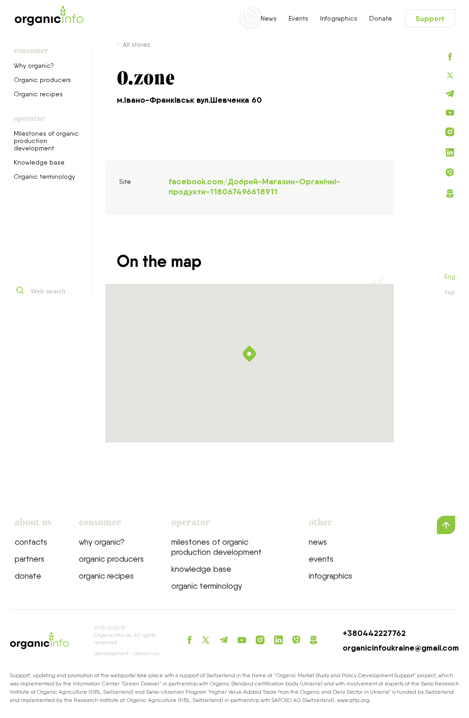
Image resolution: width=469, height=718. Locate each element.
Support (430, 18)
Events (298, 18)
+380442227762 (374, 633)
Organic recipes (38, 94)
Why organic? (34, 65)
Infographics (338, 18)
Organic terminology (44, 176)
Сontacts (31, 542)
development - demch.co (126, 653)
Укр (449, 292)
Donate (380, 18)
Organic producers (42, 79)
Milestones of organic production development (46, 141)
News (269, 18)
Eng (449, 276)
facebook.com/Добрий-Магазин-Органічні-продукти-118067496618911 (254, 187)
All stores (136, 44)
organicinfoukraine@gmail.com (401, 648)
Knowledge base (39, 162)
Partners (29, 558)
